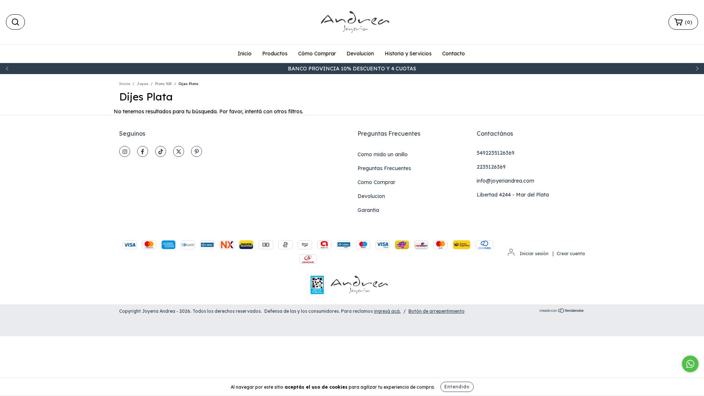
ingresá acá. (387, 311)
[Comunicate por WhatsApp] (690, 364)
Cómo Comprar (317, 53)
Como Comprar (376, 182)
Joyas (142, 83)
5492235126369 (495, 153)
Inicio (245, 53)
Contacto (453, 53)
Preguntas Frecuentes (384, 168)
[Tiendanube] (562, 311)
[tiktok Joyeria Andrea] (160, 151)
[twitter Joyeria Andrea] (178, 151)
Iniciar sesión (534, 253)
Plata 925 (163, 83)
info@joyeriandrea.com (505, 180)
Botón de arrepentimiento (436, 311)
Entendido (457, 386)
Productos (274, 53)
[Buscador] (15, 22)
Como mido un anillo (383, 154)
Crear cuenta (571, 253)
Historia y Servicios (408, 53)
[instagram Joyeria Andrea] (124, 151)
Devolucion (360, 53)
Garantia (368, 210)
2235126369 (491, 167)
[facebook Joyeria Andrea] (142, 151)
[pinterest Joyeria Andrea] (196, 151)
